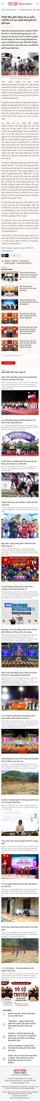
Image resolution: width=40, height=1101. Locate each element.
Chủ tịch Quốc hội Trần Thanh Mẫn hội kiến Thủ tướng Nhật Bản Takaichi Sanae (28, 330)
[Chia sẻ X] (7, 255)
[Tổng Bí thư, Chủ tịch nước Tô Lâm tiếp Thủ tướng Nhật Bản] (9, 318)
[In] (14, 255)
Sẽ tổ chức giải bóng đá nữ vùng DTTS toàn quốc (19, 928)
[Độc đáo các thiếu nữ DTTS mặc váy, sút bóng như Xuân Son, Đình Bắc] (20, 484)
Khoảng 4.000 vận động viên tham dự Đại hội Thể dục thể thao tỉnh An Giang (19, 630)
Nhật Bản (7, 261)
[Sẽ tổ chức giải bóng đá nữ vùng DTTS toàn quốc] (20, 950)
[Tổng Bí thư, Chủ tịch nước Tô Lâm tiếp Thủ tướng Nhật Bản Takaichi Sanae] (9, 345)
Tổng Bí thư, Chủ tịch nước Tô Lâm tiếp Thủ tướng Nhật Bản (27, 316)
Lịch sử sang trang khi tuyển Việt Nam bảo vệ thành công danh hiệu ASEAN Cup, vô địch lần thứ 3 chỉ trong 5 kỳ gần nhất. (19, 509)
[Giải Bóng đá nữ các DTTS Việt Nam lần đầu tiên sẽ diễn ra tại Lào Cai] (20, 782)
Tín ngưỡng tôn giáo (25, 10)
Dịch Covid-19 (24, 261)
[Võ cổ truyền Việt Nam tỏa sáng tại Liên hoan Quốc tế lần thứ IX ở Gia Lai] (20, 741)
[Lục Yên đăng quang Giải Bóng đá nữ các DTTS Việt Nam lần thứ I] (20, 443)
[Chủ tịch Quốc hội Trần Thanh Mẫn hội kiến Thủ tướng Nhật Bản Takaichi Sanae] (9, 332)
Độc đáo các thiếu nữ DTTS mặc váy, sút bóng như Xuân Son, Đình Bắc (19, 462)
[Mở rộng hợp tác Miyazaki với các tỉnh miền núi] (9, 291)
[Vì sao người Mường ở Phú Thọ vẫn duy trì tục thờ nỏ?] (20, 909)
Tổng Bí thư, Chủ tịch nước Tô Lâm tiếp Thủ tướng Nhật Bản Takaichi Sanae (27, 344)
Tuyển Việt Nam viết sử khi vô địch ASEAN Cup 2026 (19, 503)
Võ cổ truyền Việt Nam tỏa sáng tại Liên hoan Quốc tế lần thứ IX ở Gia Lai (18, 717)
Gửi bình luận (8, 363)
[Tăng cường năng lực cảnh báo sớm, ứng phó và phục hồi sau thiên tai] (9, 277)
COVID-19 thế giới (10, 263)
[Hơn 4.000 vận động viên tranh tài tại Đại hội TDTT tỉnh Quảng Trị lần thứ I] (20, 698)
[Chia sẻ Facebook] (3, 255)
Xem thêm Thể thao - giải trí (13, 372)
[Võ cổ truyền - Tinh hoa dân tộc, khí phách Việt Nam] (20, 993)
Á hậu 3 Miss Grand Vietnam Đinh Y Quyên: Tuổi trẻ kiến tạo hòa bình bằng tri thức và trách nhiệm (22, 1059)
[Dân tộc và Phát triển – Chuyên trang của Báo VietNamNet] (13, 3)
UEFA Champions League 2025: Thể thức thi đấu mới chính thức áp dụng (22, 1048)
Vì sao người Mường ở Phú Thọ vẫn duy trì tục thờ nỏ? (19, 885)
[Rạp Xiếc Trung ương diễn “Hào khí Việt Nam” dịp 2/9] (20, 569)
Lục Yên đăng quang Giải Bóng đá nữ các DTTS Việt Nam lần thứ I (18, 421)
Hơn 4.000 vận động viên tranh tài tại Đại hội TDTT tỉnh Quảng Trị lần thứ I (19, 674)
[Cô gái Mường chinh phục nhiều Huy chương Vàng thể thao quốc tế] (20, 612)
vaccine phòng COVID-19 (24, 263)
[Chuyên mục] (2, 4)
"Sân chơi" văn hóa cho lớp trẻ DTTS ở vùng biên (19, 842)
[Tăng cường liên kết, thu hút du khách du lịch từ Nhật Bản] (9, 304)
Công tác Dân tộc (11, 10)
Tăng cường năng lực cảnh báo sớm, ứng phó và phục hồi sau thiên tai (28, 276)
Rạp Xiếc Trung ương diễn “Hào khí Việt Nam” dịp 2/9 (18, 544)
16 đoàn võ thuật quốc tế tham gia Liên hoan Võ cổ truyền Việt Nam (20, 801)
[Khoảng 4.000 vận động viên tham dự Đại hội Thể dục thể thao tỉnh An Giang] (20, 655)
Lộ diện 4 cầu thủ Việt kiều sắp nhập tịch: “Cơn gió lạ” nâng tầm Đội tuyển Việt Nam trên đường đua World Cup (22, 1036)
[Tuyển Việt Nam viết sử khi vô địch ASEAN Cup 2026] (20, 526)
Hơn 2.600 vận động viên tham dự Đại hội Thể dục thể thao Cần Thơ (19, 378)
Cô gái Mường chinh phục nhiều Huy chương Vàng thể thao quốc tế (17, 587)
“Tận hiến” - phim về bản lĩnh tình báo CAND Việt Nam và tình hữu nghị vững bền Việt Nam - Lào (22, 1024)
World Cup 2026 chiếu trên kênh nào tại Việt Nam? (21, 1014)
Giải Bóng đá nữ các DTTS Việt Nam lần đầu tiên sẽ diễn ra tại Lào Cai (19, 760)
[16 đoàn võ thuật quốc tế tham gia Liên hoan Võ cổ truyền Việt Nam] (20, 823)
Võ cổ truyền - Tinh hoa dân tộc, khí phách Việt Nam (17, 969)
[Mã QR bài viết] (18, 255)
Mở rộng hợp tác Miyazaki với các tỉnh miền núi (27, 288)
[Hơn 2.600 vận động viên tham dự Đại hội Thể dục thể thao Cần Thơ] (20, 402)
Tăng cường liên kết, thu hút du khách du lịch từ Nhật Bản (28, 302)
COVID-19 (11, 126)
